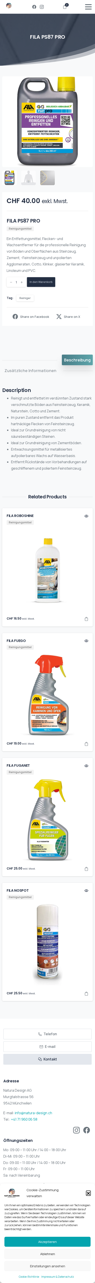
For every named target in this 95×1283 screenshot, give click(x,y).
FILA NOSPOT (17, 890)
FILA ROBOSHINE (20, 515)
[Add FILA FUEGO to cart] (86, 743)
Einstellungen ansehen (47, 1266)
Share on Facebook (34, 317)
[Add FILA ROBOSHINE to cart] (86, 619)
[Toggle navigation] (88, 7)
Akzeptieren (47, 1241)
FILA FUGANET (18, 765)
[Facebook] (34, 7)
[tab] (77, 360)
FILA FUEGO (16, 640)
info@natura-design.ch (33, 1112)
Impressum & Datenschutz (57, 1277)
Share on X (72, 317)
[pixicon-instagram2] (76, 1129)
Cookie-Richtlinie (29, 1277)
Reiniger (25, 298)
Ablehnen (47, 1254)
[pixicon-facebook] (87, 1129)
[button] (88, 1193)
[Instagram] (42, 7)
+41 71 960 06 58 (24, 1119)
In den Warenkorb (41, 282)
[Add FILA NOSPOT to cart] (86, 993)
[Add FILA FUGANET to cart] (86, 868)
